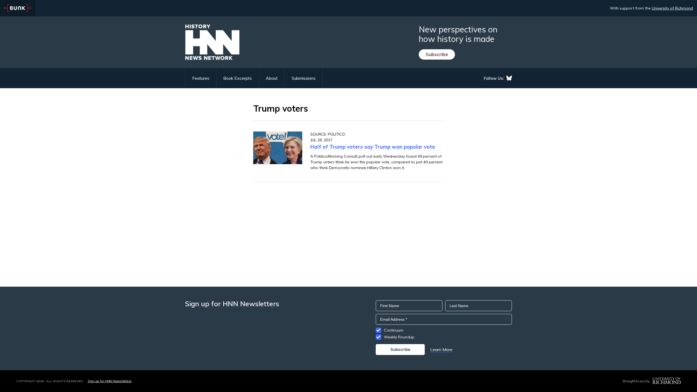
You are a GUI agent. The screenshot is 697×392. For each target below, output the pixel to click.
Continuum (393, 330)
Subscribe (437, 54)
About (272, 78)
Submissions (304, 78)
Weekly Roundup (399, 337)
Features (200, 78)
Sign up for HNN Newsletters (110, 381)
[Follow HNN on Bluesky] (509, 78)
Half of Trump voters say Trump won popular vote (372, 146)
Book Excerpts (237, 78)
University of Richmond (672, 8)
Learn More (441, 349)
